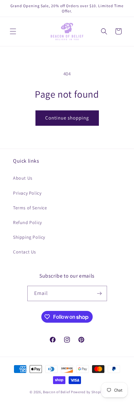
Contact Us (24, 252)
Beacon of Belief (56, 392)
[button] (13, 31)
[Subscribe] (99, 293)
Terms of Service (30, 208)
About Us (23, 178)
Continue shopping (67, 118)
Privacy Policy (27, 193)
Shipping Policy (29, 237)
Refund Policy (27, 222)
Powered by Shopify (87, 392)
